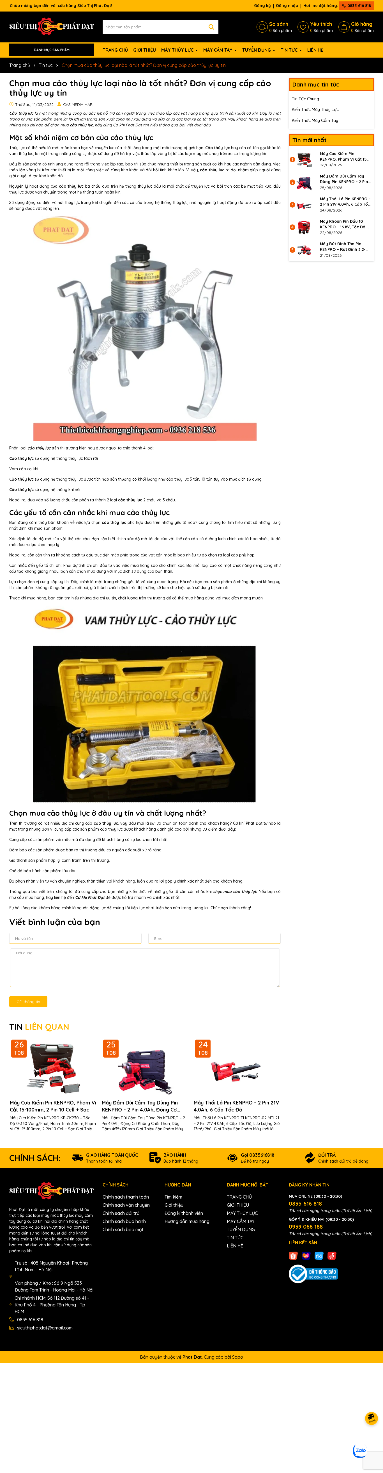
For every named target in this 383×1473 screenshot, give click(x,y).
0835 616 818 (358, 5)
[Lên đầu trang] (371, 1439)
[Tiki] (319, 1255)
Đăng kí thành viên (184, 1213)
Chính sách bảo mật (123, 1229)
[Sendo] (331, 1255)
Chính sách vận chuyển (126, 1205)
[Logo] (51, 26)
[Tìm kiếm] (211, 27)
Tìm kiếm (173, 1197)
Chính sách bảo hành (124, 1221)
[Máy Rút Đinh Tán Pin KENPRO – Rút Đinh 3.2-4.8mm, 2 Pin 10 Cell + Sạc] (304, 249)
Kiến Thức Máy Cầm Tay (315, 120)
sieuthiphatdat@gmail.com (45, 1328)
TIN (39, 1026)
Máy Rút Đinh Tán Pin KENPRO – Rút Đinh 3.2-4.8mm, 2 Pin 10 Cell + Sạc (345, 246)
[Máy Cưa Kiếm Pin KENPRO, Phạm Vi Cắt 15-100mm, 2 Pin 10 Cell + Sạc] (304, 159)
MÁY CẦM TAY (218, 50)
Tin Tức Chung (305, 98)
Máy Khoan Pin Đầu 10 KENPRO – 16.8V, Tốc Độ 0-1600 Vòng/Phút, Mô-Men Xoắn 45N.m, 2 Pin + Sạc (345, 224)
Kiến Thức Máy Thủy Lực (315, 109)
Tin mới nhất (309, 140)
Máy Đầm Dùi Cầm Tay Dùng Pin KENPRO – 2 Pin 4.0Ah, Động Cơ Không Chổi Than (140, 1106)
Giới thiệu (174, 1205)
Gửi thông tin (28, 1001)
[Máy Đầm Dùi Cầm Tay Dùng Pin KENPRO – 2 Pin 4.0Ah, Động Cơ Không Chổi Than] (304, 182)
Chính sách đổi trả (121, 1213)
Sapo (237, 1357)
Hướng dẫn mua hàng (187, 1221)
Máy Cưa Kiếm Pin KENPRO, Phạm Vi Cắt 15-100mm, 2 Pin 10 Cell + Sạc (53, 1106)
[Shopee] (293, 1255)
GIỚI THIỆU (144, 50)
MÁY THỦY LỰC (178, 50)
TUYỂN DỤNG (257, 50)
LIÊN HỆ (315, 50)
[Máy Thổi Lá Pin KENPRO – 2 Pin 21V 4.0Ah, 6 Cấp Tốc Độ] (304, 204)
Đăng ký (262, 5)
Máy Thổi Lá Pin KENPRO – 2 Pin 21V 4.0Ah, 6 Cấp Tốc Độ (236, 1106)
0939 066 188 (306, 1226)
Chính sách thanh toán (126, 1197)
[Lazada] (306, 1255)
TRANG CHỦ (115, 50)
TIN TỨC (290, 50)
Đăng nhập (287, 5)
